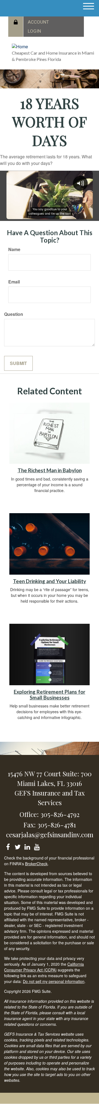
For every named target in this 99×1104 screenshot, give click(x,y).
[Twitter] (17, 846)
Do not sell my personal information (53, 981)
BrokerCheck (36, 863)
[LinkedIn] (27, 846)
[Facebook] (8, 846)
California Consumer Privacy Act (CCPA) (44, 967)
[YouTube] (36, 846)
